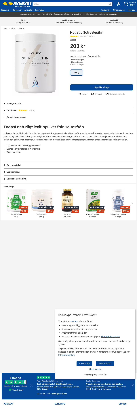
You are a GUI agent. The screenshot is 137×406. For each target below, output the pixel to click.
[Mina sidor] (117, 4)
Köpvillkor (102, 375)
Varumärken (28, 10)
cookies (74, 321)
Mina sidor (132, 10)
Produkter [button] (5, 10)
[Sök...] (110, 4)
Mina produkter (119, 10)
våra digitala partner (110, 336)
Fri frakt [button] (23, 21)
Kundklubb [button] (114, 21)
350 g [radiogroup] (76, 72)
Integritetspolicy (66, 355)
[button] (129, 4)
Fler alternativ (95, 369)
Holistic (73, 39)
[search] (72, 4)
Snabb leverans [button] (68, 21)
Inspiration (39, 10)
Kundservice (106, 10)
